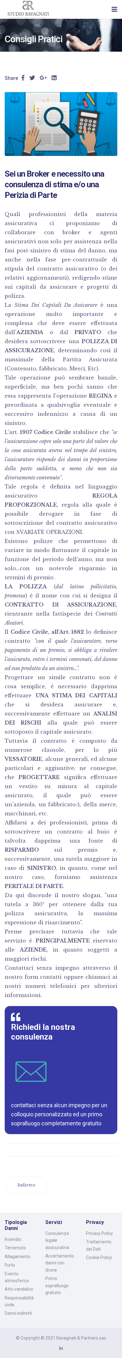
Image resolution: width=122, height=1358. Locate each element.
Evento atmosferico (17, 1277)
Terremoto (15, 1247)
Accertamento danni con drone (59, 1263)
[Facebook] (23, 78)
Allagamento (17, 1256)
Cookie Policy (99, 1257)
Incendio (13, 1239)
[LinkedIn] (54, 78)
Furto (10, 1265)
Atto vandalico (19, 1289)
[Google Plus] (43, 78)
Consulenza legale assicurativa (57, 1240)
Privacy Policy (99, 1233)
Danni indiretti (18, 1313)
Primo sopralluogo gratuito (57, 1285)
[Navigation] (114, 9)
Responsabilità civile (19, 1301)
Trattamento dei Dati (98, 1245)
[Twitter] (32, 78)
